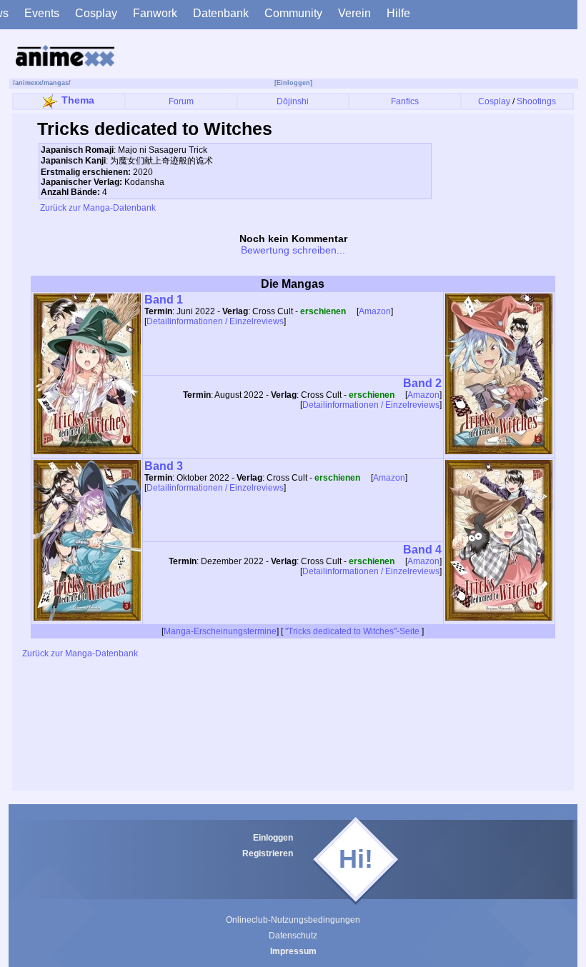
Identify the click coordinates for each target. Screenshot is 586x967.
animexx (28, 82)
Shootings (536, 101)
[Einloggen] (293, 82)
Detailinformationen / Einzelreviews (215, 321)
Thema (77, 100)
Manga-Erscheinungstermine (220, 631)
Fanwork (155, 13)
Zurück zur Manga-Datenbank (97, 208)
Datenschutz (293, 936)
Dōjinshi (293, 101)
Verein (354, 13)
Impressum (293, 951)
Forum (181, 101)
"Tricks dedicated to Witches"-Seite (352, 631)
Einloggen (273, 838)
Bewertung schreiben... (293, 250)
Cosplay (96, 13)
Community (293, 13)
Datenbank (221, 13)
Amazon (375, 311)
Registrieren (267, 853)
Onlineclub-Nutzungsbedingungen (293, 920)
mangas (56, 82)
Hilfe (398, 13)
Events (41, 13)
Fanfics (405, 101)
